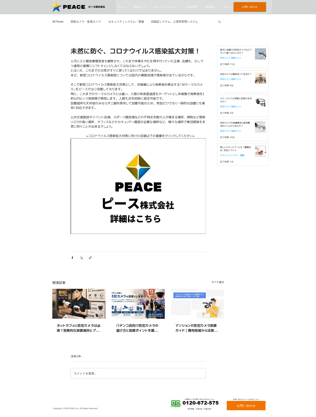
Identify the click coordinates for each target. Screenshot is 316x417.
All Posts (57, 21)
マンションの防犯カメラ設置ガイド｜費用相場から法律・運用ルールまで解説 (197, 328)
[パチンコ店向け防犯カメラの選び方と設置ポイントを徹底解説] (138, 304)
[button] (219, 21)
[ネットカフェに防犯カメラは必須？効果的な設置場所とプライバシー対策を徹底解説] (79, 304)
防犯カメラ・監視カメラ (86, 21)
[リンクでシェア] (90, 258)
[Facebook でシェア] (72, 258)
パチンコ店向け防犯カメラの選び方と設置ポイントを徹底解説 (137, 328)
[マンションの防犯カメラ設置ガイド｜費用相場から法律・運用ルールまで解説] (197, 304)
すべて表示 (217, 282)
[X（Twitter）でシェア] (81, 258)
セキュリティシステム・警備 (126, 21)
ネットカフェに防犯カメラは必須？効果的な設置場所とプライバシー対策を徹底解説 (78, 328)
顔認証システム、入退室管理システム (174, 21)
